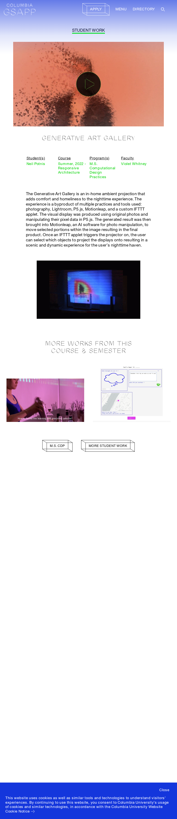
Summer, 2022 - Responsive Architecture (72, 168)
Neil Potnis (36, 164)
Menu (121, 9)
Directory (144, 9)
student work (88, 30)
